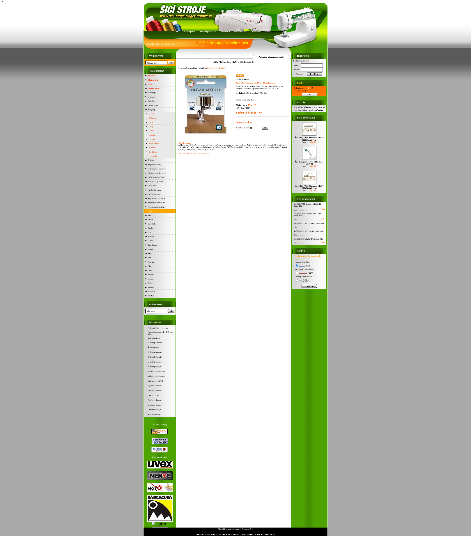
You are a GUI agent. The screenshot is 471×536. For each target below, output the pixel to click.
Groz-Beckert (152, 245)
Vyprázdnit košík (300, 91)
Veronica (151, 287)
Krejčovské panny (154, 190)
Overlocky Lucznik (155, 405)
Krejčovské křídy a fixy (156, 198)
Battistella (151, 224)
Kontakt (268, 32)
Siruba (150, 279)
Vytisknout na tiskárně (187, 153)
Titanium (152, 148)
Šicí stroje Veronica (155, 357)
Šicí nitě (151, 160)
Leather (151, 131)
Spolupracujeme (154, 338)
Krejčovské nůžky (154, 165)
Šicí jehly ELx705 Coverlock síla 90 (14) (309, 223)
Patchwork (152, 186)
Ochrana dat (225, 32)
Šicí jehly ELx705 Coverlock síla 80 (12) (309, 231)
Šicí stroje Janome (155, 352)
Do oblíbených (157, 44)
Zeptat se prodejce (244, 122)
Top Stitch (153, 152)
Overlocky (151, 97)
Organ (150, 270)
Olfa (149, 266)
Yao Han (151, 296)
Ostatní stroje (153, 105)
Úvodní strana (169, 44)
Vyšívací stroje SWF (155, 381)
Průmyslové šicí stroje (156, 207)
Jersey (151, 126)
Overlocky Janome (155, 400)
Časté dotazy (256, 32)
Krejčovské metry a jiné (156, 203)
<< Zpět (148, 44)
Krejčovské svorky (155, 194)
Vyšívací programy (155, 386)
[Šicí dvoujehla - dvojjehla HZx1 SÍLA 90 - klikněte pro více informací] (309, 159)
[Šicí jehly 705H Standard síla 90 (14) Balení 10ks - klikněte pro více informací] (309, 183)
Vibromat (151, 292)
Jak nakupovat (189, 32)
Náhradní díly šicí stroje (157, 173)
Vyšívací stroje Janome (156, 376)
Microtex (152, 135)
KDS (150, 253)
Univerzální (153, 156)
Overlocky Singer (154, 410)
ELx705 (152, 114)
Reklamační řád (240, 32)
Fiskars (150, 241)
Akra (149, 215)
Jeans (151, 122)
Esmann (151, 237)
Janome (150, 249)
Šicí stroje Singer (154, 367)
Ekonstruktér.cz (247, 529)
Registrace (299, 74)
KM (149, 258)
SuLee (150, 283)
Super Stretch (154, 143)
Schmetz (151, 275)
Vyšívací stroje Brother (156, 371)
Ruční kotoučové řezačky (157, 177)
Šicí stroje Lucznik (155, 362)
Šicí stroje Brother (155, 343)
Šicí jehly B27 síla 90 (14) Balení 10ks (308, 239)
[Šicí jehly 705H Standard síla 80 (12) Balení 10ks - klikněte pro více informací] (309, 135)
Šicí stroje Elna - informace (158, 328)
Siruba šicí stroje (154, 414)
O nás (176, 32)
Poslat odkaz (204, 153)
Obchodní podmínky (207, 32)
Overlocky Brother (155, 391)
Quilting (152, 139)
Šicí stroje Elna (153, 347)
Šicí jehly (151, 110)
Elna (149, 232)
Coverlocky (152, 101)
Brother (150, 228)
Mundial (151, 262)
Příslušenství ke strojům (157, 169)
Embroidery (153, 118)
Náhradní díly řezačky (156, 182)
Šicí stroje (151, 93)
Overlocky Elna (153, 395)
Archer (150, 220)
